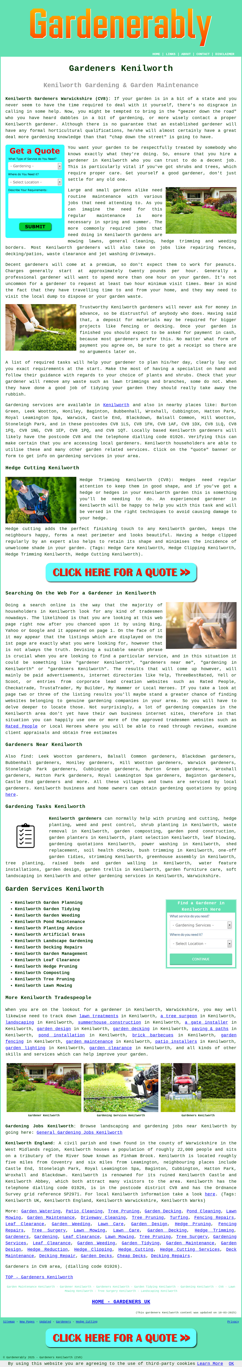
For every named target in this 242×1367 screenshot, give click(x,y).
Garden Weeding (71, 1224)
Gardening (46, 1236)
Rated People (21, 726)
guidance (50, 375)
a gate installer (206, 1022)
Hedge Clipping (93, 1249)
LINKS (170, 54)
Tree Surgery (49, 1230)
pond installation (62, 1035)
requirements (48, 369)
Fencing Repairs (214, 1217)
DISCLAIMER (224, 54)
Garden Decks (96, 1256)
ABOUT (186, 54)
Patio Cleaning (84, 1211)
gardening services (122, 876)
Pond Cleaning (204, 1211)
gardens (143, 235)
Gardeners (17, 1236)
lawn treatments (98, 1016)
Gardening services (29, 405)
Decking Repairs (170, 1256)
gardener (50, 277)
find (26, 756)
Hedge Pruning (193, 1224)
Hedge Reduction (47, 1249)
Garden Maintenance (51, 1217)
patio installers (176, 1041)
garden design (54, 1028)
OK (231, 1363)
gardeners (88, 247)
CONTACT (203, 54)
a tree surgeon (178, 1016)
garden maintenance (89, 1041)
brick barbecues (152, 1035)
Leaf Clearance (24, 1224)
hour (140, 283)
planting (168, 825)
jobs (73, 203)
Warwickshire (203, 876)
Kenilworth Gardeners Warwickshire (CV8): (58, 98)
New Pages (27, 1322)
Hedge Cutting (135, 1249)
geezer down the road (207, 111)
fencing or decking (146, 326)
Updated (45, 1322)
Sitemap (9, 1322)
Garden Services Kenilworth (54, 889)
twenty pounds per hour (162, 271)
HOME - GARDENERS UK (121, 1302)
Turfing (179, 1217)
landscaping (19, 1022)
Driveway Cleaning (103, 1217)
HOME (156, 54)
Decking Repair (57, 1256)
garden (143, 98)
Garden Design (149, 1224)
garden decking (131, 1028)
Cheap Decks (131, 1256)
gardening (171, 788)
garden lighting (25, 1048)
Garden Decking (163, 1211)
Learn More (210, 1363)
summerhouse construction (109, 1022)
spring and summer (126, 222)
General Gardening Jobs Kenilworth (79, 1132)
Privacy (233, 1322)
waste (134, 296)
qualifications (103, 130)
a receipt (190, 345)
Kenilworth (116, 405)
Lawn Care (111, 1224)
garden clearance (110, 1048)
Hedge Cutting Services (190, 1249)
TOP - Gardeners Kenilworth (39, 1277)
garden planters (68, 837)
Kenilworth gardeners (75, 818)
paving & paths (210, 1028)
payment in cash (214, 332)
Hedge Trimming (214, 1230)
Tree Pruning (123, 1211)
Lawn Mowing (89, 1230)
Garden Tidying (141, 1243)
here (10, 794)
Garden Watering (40, 1211)
